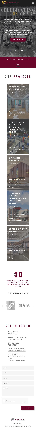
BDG (21, 423)
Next (23, 50)
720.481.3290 (13, 345)
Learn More (18, 39)
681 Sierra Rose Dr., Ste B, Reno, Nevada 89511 (17, 338)
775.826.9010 (12, 334)
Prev (13, 50)
